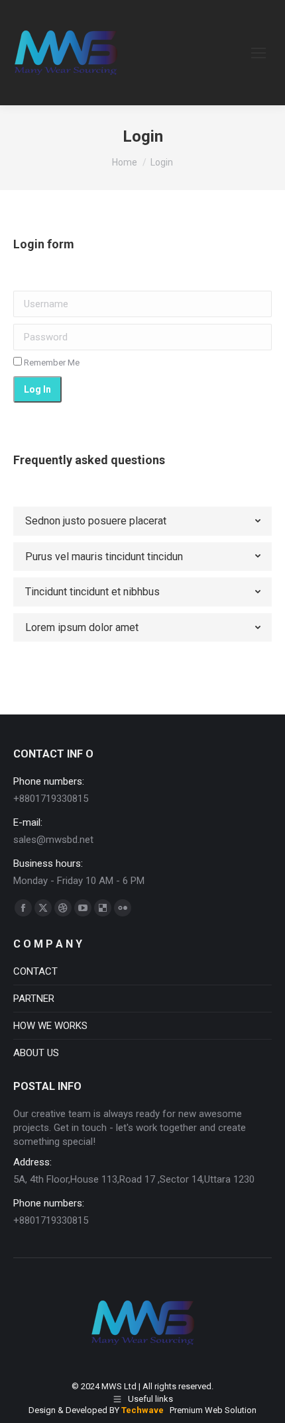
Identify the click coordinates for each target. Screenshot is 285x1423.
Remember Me (51, 363)
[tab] (142, 521)
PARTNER (33, 999)
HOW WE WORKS (50, 1026)
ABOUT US (36, 1053)
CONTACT (35, 971)
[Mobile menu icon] (258, 53)
